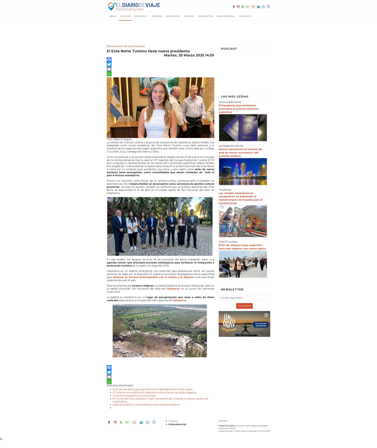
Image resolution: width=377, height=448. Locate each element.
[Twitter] (160, 64)
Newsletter (206, 16)
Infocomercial (226, 16)
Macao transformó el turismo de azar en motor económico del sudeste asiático (240, 152)
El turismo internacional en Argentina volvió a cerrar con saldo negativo (154, 392)
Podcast (189, 16)
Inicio (112, 16)
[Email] (160, 69)
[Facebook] (160, 59)
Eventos (157, 16)
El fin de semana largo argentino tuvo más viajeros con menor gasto (152, 389)
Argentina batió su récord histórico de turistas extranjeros (146, 404)
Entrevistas (173, 16)
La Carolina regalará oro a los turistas (134, 395)
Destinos (140, 16)
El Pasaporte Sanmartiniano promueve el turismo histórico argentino (239, 109)
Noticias (125, 16)
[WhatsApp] (160, 73)
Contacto (245, 16)
